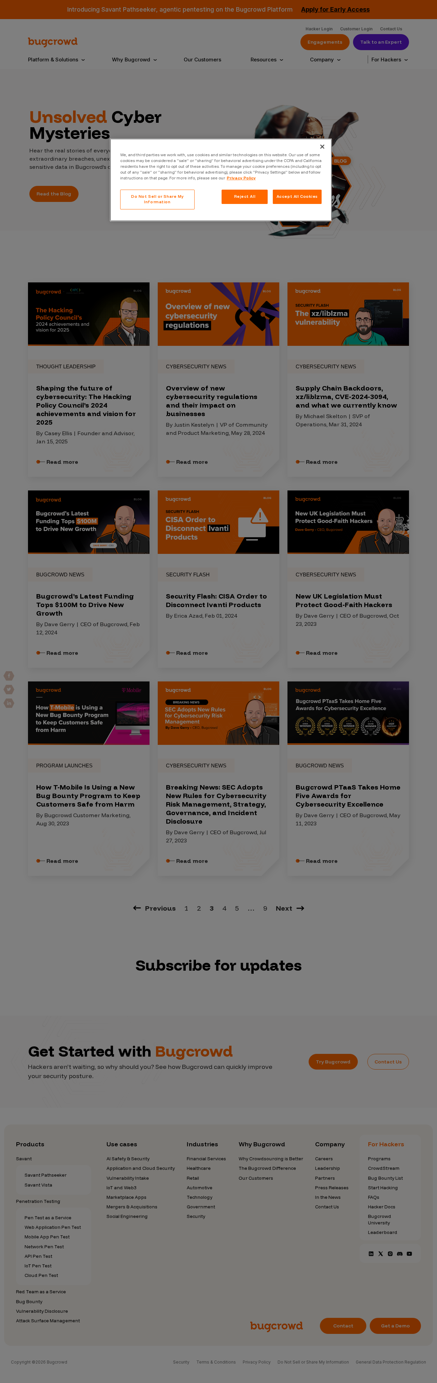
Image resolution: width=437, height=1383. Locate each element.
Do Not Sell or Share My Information (157, 199)
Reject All (245, 196)
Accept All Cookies (297, 196)
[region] (221, 179)
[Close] (322, 146)
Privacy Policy (241, 178)
